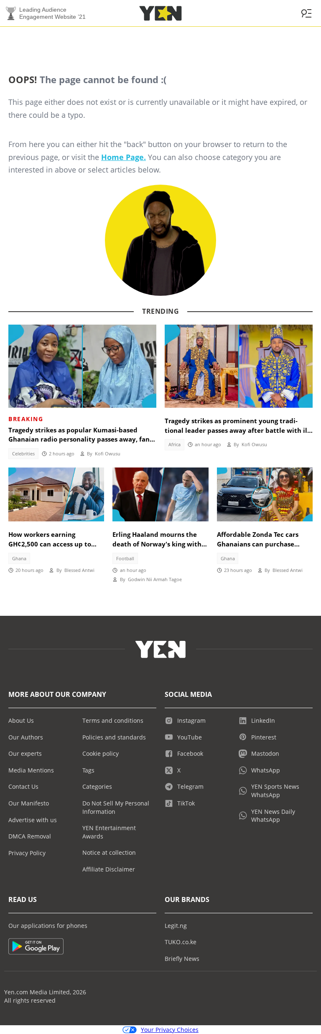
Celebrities (23, 454)
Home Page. (123, 157)
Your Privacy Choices (170, 1030)
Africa (174, 444)
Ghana (19, 558)
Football (125, 558)
